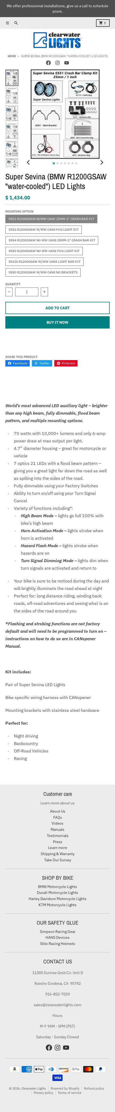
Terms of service (70, 1093)
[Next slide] (101, 162)
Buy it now (57, 322)
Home (12, 56)
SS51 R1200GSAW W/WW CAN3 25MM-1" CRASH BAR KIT (51, 219)
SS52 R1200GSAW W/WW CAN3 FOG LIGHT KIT (44, 229)
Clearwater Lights (33, 1088)
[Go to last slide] (28, 162)
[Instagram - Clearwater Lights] (57, 62)
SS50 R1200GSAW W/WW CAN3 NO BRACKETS (43, 272)
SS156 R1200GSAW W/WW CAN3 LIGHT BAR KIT (44, 262)
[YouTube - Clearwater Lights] (66, 62)
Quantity (12, 284)
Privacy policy (43, 1093)
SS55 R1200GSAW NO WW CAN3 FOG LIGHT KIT (44, 251)
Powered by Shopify (65, 1088)
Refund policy (94, 1088)
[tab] (54, 163)
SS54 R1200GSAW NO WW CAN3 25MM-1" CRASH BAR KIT (52, 240)
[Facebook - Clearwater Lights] (48, 62)
